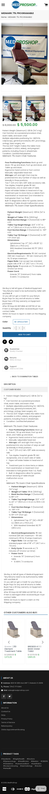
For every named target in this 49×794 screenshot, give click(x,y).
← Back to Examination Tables (24, 376)
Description (10, 384)
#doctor (38, 766)
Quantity (7, 328)
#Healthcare (23, 761)
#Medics (34, 761)
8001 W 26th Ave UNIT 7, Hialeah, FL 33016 (27, 683)
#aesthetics (36, 763)
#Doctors (31, 759)
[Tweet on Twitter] (11, 342)
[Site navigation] (3, 5)
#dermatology (26, 766)
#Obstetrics (8, 763)
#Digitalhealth (18, 759)
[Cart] (46, 5)
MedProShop (12, 783)
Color (5, 321)
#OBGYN (44, 761)
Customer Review (12, 389)
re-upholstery (21, 322)
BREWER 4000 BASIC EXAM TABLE (34, 649)
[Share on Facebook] (5, 342)
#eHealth (7, 768)
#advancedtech (22, 763)
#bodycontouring (10, 766)
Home (4, 17)
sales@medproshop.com (18, 690)
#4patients (6, 759)
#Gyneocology (9, 761)
